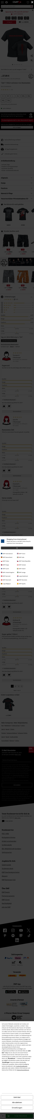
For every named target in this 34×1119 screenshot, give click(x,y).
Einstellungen (17, 1108)
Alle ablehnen (17, 1102)
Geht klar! (17, 1097)
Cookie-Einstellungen (21, 1066)
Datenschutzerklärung (23, 1070)
